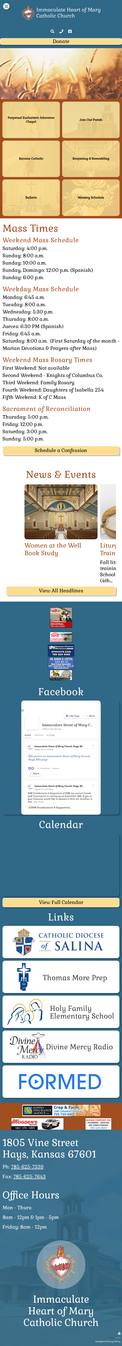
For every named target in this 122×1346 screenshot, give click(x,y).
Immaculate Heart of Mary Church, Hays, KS (67, 725)
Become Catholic (31, 142)
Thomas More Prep (61, 962)
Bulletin (31, 180)
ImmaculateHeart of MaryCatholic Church (61, 1311)
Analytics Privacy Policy (107, 1341)
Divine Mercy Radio (61, 1032)
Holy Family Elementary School (61, 997)
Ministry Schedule (91, 180)
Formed (61, 1066)
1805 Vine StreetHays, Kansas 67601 (49, 1148)
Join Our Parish (91, 103)
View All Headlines (61, 591)
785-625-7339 (27, 1167)
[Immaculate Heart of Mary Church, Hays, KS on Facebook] (32, 722)
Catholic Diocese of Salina (61, 927)
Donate (61, 41)
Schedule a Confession (61, 450)
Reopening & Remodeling (91, 142)
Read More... (61, 485)
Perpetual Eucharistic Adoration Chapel (31, 103)
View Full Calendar (61, 902)
